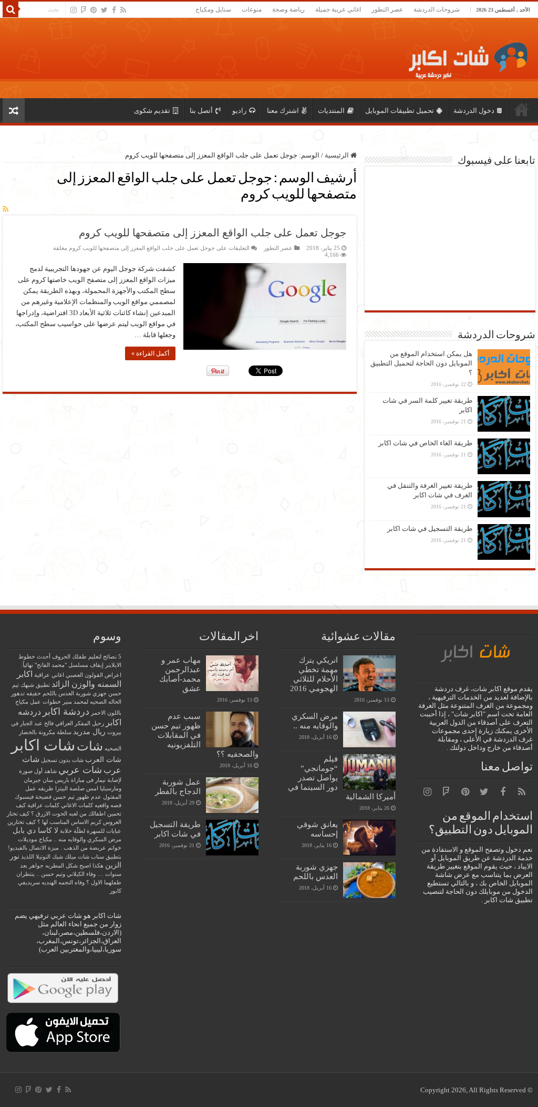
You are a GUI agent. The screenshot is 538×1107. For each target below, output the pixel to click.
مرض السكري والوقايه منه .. (315, 721)
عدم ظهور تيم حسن (77, 797)
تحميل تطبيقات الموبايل (399, 110)
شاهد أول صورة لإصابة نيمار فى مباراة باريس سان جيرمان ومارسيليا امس (70, 779)
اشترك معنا (283, 110)
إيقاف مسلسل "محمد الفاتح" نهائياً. (62, 665)
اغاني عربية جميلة (338, 9)
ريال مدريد (89, 732)
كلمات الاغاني (77, 805)
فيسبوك (24, 797)
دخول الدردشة (473, 110)
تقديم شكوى (152, 110)
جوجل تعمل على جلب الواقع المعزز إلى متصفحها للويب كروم (212, 232)
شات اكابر (43, 745)
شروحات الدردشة (436, 9)
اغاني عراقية (49, 675)
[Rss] (123, 10)
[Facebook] (114, 10)
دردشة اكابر (66, 711)
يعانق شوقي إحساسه (317, 829)
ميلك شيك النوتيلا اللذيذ (48, 857)
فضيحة (43, 797)
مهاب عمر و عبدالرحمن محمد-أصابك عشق (180, 674)
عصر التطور (387, 9)
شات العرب (103, 760)
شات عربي (80, 770)
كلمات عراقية (43, 805)
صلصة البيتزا (70, 788)
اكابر (25, 674)
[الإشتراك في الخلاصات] (5, 209)
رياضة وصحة (288, 9)
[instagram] (73, 10)
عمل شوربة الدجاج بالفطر (178, 786)
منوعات (252, 9)
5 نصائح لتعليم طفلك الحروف (86, 657)
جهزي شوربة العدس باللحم (315, 871)
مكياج (45, 839)
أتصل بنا (201, 110)
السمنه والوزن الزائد (86, 684)
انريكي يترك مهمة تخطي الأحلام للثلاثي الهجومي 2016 (314, 674)
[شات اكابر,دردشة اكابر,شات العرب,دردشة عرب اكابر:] (464, 56)
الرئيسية (521, 109)
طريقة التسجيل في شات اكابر (429, 528)
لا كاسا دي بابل (35, 830)
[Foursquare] (83, 10)
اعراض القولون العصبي (93, 675)
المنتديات (331, 110)
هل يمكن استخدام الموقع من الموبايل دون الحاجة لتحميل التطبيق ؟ (421, 363)
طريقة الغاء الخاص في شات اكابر (425, 443)
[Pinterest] (93, 10)
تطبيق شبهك (35, 685)
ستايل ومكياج (213, 9)
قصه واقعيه (108, 805)
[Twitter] (104, 10)
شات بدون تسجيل (62, 760)
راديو (239, 110)
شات (90, 746)
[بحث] (10, 9)
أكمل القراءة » (150, 353)
